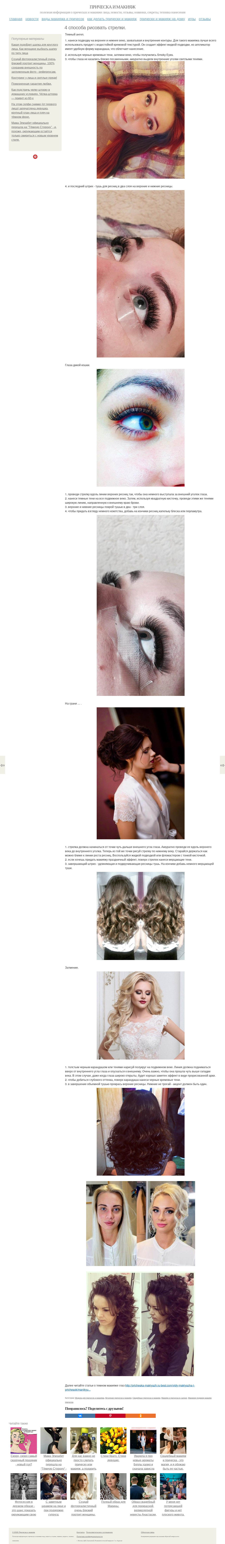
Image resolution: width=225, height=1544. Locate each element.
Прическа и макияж (112, 7)
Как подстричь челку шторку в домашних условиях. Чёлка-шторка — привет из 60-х (34, 94)
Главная (15, 18)
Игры (192, 18)
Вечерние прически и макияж (118, 1397)
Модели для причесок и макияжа (89, 1397)
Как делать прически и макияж (112, 18)
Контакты (81, 1532)
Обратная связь (147, 1532)
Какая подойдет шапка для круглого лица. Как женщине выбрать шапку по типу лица (34, 49)
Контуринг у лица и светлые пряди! (34, 77)
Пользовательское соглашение (99, 1532)
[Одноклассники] (141, 1416)
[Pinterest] (110, 1416)
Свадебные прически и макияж (146, 1397)
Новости (31, 18)
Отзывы (205, 18)
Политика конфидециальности (90, 1536)
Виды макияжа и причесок (63, 18)
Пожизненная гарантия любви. (31, 83)
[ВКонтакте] (80, 1416)
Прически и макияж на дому (162, 18)
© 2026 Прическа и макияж (23, 1532)
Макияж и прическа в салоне (174, 1397)
